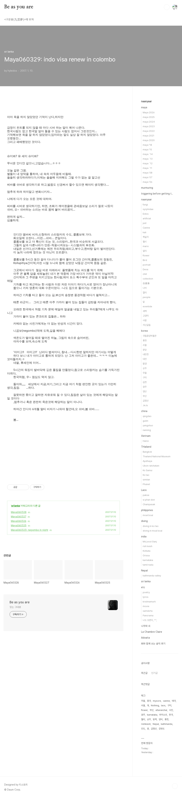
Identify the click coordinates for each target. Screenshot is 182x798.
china (144, 411)
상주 (145, 368)
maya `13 (147, 158)
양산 (145, 391)
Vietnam (146, 435)
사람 (145, 320)
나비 (145, 288)
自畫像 (146, 283)
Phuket (146, 484)
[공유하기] (20, 487)
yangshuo (148, 425)
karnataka (148, 560)
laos (163, 705)
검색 (166, 7)
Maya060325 (18, 525)
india (143, 536)
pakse (146, 495)
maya (144, 107)
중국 (149, 700)
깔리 (145, 292)
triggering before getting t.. (157, 193)
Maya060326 (18, 520)
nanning (147, 430)
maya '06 (147, 182)
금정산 (146, 400)
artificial (147, 218)
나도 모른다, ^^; (150, 620)
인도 (143, 728)
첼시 (145, 241)
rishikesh (146, 724)
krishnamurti (149, 601)
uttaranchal (161, 710)
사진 (171, 710)
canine (166, 700)
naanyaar (146, 101)
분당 (145, 349)
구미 (145, 377)
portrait (147, 264)
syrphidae (148, 209)
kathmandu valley (152, 575)
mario (146, 246)
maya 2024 (149, 121)
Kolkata (146, 551)
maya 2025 (149, 117)
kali (144, 232)
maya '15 (147, 149)
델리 (143, 719)
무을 (145, 373)
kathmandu (166, 724)
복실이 (146, 237)
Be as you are (18, 6)
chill (145, 274)
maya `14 (148, 154)
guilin (145, 420)
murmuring (147, 187)
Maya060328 (18, 512)
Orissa (146, 555)
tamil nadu (148, 564)
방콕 (155, 719)
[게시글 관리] (25, 487)
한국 (171, 714)
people (146, 297)
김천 (145, 382)
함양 (145, 363)
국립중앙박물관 (149, 336)
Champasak (149, 504)
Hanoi (146, 441)
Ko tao (146, 475)
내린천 (146, 354)
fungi (145, 204)
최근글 (144, 673)
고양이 (146, 315)
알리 (145, 251)
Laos (144, 490)
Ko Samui (147, 470)
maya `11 (147, 168)
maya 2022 (149, 131)
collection (148, 278)
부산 (145, 396)
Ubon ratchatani (151, 465)
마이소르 (163, 714)
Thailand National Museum (156, 456)
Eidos (146, 214)
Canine (146, 227)
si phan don (149, 499)
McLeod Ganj (150, 541)
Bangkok (147, 451)
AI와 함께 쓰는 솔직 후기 (153, 643)
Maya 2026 (149, 112)
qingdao (147, 416)
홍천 (145, 340)
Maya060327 (18, 516)
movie (146, 606)
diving (144, 521)
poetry (146, 592)
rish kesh (147, 546)
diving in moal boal (152, 530)
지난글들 (147, 325)
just (144, 223)
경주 (145, 386)
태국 (174, 700)
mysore (157, 700)
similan (146, 479)
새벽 (145, 311)
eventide (147, 306)
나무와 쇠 (145, 626)
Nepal (144, 570)
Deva (145, 269)
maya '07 (147, 177)
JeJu (145, 405)
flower (146, 255)
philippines (147, 510)
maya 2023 (149, 126)
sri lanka (15, 505)
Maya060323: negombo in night (29, 529)
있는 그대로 (15, 607)
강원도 (162, 728)
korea (144, 330)
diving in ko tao (151, 526)
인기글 (154, 673)
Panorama (148, 615)
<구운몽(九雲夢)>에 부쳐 (19, 19)
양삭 (161, 719)
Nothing (155, 705)
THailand (146, 446)
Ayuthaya (147, 461)
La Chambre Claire (151, 631)
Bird (145, 260)
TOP (175, 786)
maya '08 (147, 172)
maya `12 (147, 163)
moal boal (148, 515)
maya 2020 (149, 140)
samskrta (147, 611)
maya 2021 (148, 135)
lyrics (145, 597)
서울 (145, 345)
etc (143, 587)
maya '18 (147, 145)
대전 (145, 359)
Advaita (145, 637)
